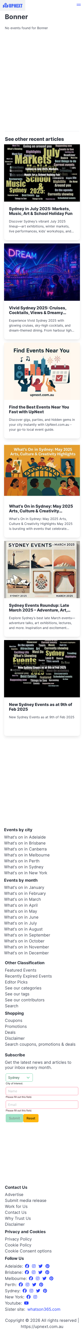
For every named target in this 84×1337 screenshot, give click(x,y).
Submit (14, 1118)
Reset (31, 1118)
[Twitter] (41, 1266)
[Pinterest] (47, 1266)
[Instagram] (34, 1266)
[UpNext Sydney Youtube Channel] (26, 1303)
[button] (79, 5)
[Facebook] (27, 1266)
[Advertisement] (42, 82)
